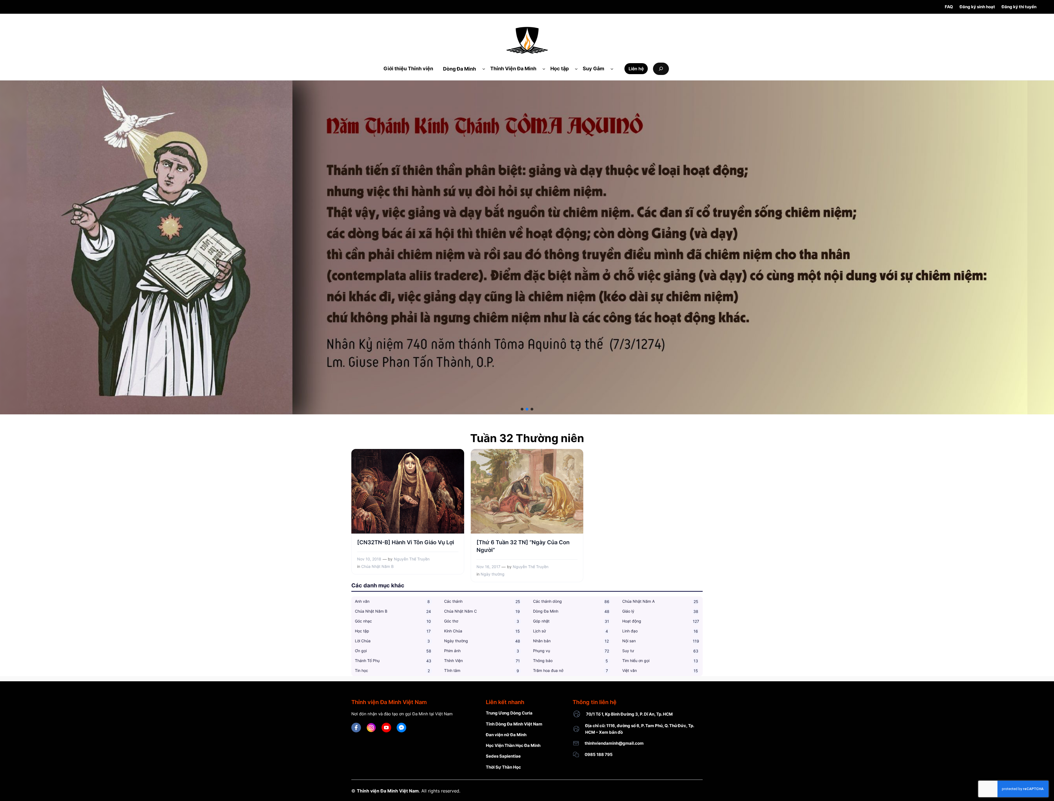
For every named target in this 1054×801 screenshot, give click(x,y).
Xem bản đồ (611, 732)
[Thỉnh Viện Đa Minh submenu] (543, 68)
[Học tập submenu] (576, 68)
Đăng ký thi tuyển (1019, 6)
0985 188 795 (599, 754)
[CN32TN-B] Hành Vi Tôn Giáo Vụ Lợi (405, 542)
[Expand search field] (661, 69)
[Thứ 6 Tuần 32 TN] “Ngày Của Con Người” (523, 546)
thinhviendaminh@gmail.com (614, 743)
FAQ (949, 6)
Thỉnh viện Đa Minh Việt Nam (388, 791)
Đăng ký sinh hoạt (977, 6)
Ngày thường (492, 574)
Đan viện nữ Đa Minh (506, 734)
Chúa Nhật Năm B (377, 566)
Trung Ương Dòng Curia (509, 713)
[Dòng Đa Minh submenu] (483, 68)
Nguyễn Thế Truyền (412, 559)
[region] (527, 247)
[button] (522, 409)
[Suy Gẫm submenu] (611, 68)
